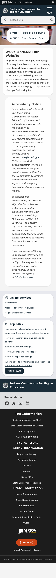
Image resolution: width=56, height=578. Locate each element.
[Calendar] (27, 403)
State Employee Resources (27, 482)
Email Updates (26, 505)
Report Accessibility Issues (27, 550)
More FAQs (14, 370)
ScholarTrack (11, 302)
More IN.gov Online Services (19, 307)
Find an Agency (27, 431)
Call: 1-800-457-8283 (27, 437)
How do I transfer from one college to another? (24, 339)
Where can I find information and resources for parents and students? (27, 363)
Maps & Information (27, 494)
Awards (26, 522)
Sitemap (26, 471)
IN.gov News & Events (27, 500)
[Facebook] (6, 403)
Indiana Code (27, 511)
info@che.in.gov (30, 157)
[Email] (20, 403)
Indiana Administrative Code (26, 517)
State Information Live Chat (26, 420)
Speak (26, 542)
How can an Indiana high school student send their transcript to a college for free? (27, 331)
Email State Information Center (27, 425)
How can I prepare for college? (21, 351)
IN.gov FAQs (27, 477)
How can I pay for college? (19, 346)
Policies (27, 465)
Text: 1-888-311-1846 (27, 442)
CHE (15, 38)
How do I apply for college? (19, 356)
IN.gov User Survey (26, 454)
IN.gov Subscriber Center (18, 312)
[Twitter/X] (13, 403)
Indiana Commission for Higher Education (25, 10)
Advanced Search (27, 460)
